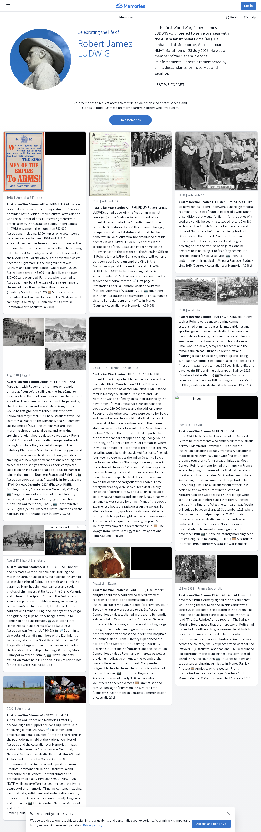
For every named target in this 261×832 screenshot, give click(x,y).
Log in (248, 5)
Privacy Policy (92, 825)
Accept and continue (211, 824)
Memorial (126, 17)
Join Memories (130, 120)
